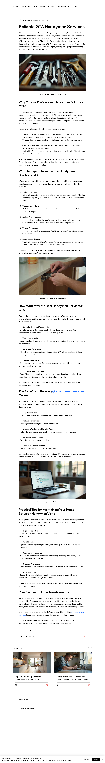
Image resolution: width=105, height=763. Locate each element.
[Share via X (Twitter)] (25, 630)
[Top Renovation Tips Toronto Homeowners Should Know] (32, 662)
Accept (96, 759)
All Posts (15, 6)
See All (90, 648)
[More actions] (85, 20)
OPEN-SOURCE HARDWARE (44, 6)
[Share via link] (35, 630)
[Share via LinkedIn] (30, 630)
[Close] (102, 759)
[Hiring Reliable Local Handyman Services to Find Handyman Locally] (73, 662)
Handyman (26, 6)
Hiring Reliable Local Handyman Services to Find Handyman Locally (72, 678)
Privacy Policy (66, 760)
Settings (86, 759)
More (75, 6)
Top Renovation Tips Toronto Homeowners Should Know (28, 678)
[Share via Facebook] (20, 630)
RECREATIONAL (63, 6)
